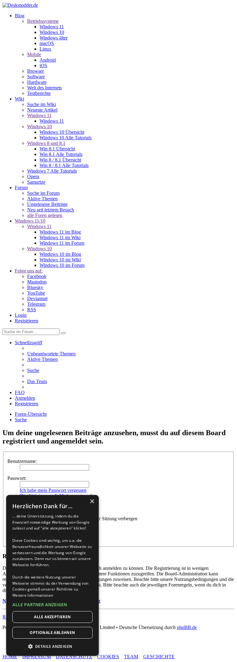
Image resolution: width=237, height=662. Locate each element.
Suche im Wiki (41, 104)
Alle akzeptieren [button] (52, 616)
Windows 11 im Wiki (60, 237)
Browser (35, 71)
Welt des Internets (44, 87)
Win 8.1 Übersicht (57, 148)
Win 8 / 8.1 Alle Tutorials (64, 165)
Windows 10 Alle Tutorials (66, 137)
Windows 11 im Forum (62, 243)
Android (48, 60)
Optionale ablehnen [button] (52, 632)
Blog (19, 15)
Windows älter (54, 37)
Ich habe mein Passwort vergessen (53, 490)
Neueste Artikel (42, 109)
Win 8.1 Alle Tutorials (61, 154)
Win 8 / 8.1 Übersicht (60, 159)
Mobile (34, 54)
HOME (9, 656)
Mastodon (37, 281)
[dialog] (52, 575)
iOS (43, 65)
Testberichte (39, 93)
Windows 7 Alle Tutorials (52, 171)
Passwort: (16, 478)
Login (21, 315)
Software (36, 76)
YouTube (36, 293)
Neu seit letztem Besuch (50, 209)
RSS (31, 309)
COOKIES (108, 656)
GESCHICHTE (159, 656)
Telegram (36, 304)
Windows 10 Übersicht (62, 132)
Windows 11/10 (30, 220)
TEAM (131, 656)
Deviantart (37, 298)
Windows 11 (52, 26)
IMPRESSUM (36, 656)
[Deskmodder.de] (20, 5)
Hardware (37, 82)
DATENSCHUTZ (74, 656)
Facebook (36, 276)
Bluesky (35, 287)
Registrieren (26, 320)
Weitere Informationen (32, 595)
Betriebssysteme (43, 21)
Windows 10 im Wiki (60, 259)
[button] (52, 604)
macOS (47, 43)
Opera (33, 176)
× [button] (91, 501)
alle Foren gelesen (44, 215)
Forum (21, 187)
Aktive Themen (42, 198)
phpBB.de (187, 627)
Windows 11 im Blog (60, 232)
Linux (45, 48)
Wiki (19, 98)
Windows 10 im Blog (60, 254)
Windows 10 (52, 32)
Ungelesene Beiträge (47, 204)
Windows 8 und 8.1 (46, 143)
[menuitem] (51, 353)
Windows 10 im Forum (62, 265)
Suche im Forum (43, 193)
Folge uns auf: (29, 270)
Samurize (36, 182)
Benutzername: (22, 461)
